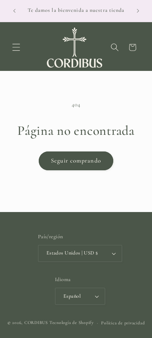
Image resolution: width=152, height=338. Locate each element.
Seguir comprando (76, 160)
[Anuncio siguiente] (138, 11)
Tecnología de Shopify (71, 322)
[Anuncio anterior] (14, 11)
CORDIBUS (36, 322)
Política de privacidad (123, 322)
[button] (16, 47)
